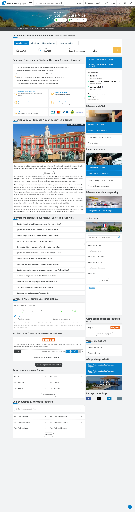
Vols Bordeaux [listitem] (55, 388)
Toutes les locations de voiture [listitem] (98, 186)
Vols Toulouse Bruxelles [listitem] (58, 417)
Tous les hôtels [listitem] (93, 143)
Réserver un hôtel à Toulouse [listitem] (98, 130)
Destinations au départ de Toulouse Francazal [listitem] (100, 65)
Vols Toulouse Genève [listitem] (22, 422)
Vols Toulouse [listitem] (55, 382)
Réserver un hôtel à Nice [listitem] (96, 124)
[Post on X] (99, 398)
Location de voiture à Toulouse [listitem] (98, 173)
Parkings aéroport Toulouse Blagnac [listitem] (100, 211)
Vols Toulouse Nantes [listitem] (95, 262)
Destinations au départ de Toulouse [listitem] (100, 59)
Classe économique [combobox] (66, 43)
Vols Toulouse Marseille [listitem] (58, 428)
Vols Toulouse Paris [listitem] (21, 417)
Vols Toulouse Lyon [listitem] (21, 428)
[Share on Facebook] (88, 398)
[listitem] (104, 327)
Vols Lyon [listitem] (53, 377)
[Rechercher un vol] (117, 50)
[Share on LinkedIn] (109, 398)
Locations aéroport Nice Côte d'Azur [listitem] (100, 180)
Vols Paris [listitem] (17, 377)
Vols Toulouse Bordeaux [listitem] (96, 268)
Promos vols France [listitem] (95, 347)
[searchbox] (49, 3)
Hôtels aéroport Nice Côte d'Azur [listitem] (99, 137)
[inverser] (40, 50)
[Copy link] (119, 398)
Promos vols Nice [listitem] (94, 353)
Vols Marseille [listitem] (19, 382)
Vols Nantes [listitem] (18, 388)
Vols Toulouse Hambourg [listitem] (59, 422)
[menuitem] (14, 3)
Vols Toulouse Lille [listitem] (94, 273)
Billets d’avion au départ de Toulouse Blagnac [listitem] (101, 366)
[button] (60, 20)
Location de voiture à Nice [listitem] (97, 168)
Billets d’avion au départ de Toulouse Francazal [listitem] (101, 372)
